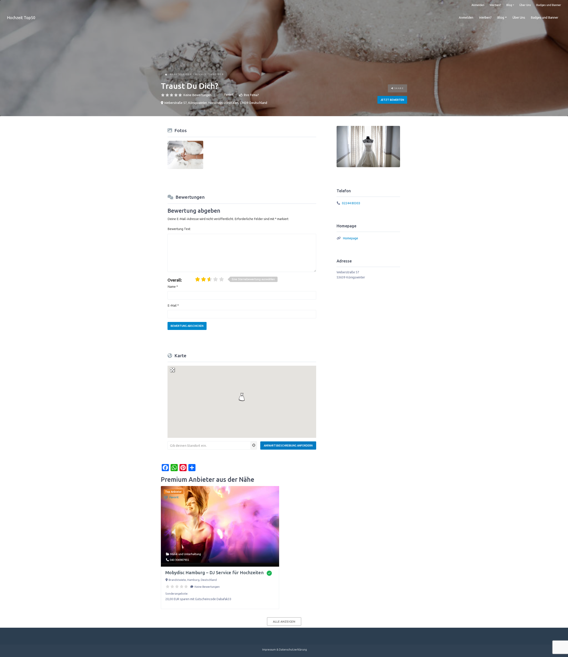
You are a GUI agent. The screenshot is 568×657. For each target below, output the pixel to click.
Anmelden (477, 4)
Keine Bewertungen (197, 95)
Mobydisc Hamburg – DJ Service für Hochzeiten (214, 572)
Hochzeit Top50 (21, 17)
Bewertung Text (179, 229)
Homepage (350, 238)
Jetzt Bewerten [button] (392, 99)
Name (173, 286)
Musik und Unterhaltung (185, 554)
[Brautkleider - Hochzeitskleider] (166, 74)
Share (398, 88)
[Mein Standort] (254, 445)
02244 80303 (351, 203)
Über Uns (525, 4)
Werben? (495, 4)
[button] (241, 397)
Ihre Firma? (251, 95)
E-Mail (173, 305)
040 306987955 (179, 559)
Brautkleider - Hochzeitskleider (197, 74)
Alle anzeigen (284, 621)
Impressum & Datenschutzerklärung (284, 649)
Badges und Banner (548, 4)
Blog (509, 4)
